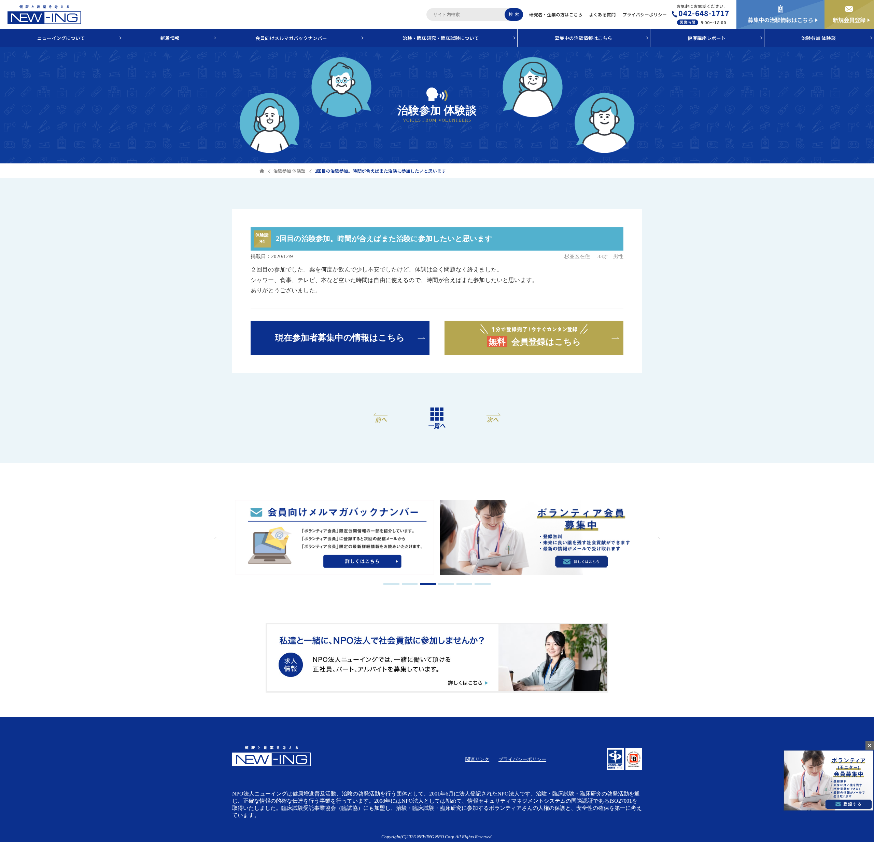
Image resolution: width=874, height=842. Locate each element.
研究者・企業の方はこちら (555, 14)
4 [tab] (446, 584)
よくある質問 (602, 14)
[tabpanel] (334, 538)
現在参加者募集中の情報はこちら (340, 337)
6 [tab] (483, 584)
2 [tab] (410, 584)
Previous (222, 538)
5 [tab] (464, 584)
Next (652, 538)
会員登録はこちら (535, 341)
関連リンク (477, 759)
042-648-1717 (703, 13)
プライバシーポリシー (644, 14)
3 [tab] (428, 584)
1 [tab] (391, 584)
